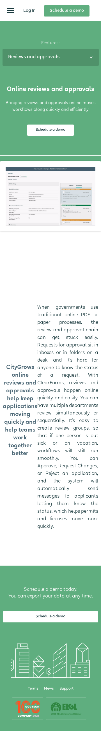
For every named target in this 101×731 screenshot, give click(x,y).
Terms (33, 689)
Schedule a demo (67, 10)
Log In (29, 10)
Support (66, 689)
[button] (10, 10)
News (49, 689)
